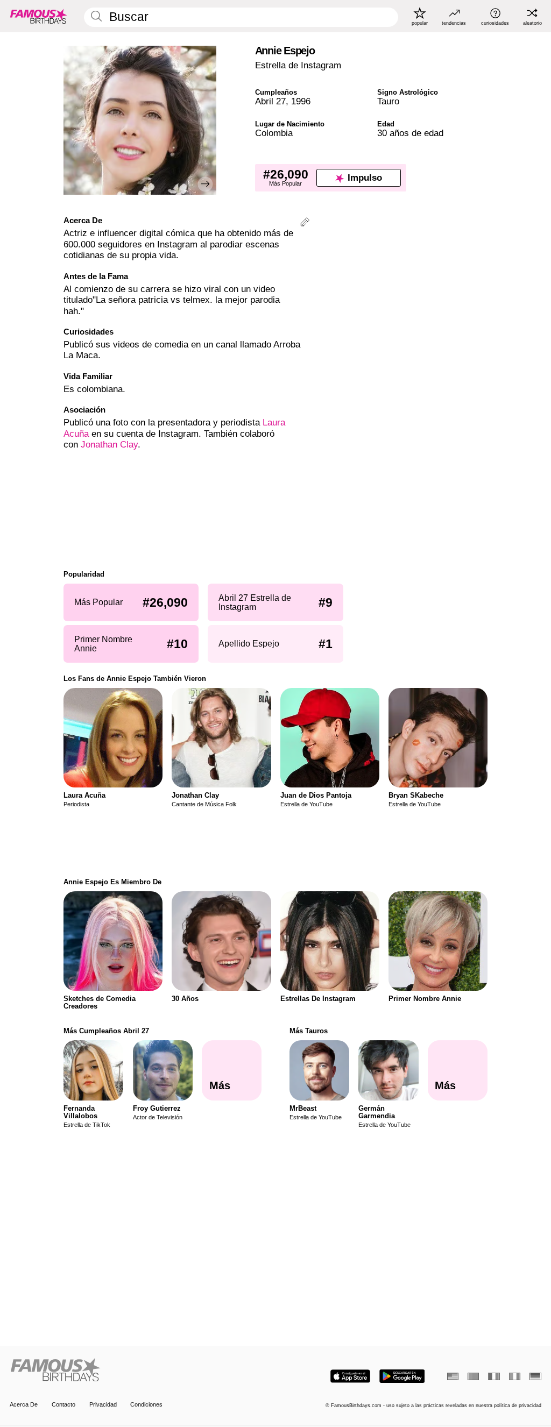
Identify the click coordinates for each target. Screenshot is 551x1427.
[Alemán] (535, 1376)
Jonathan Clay (109, 444)
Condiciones (146, 1404)
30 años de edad (410, 133)
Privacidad (103, 1404)
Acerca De (24, 1404)
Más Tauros (308, 1031)
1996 (300, 101)
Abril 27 (270, 101)
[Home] (140, 1370)
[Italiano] (514, 1376)
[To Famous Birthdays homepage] (38, 16)
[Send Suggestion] (304, 223)
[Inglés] (452, 1376)
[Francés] (493, 1376)
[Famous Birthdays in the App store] (350, 1376)
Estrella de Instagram (298, 65)
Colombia (274, 133)
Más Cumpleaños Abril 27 (106, 1031)
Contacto (63, 1404)
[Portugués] (473, 1376)
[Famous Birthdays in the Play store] (402, 1376)
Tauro (388, 101)
